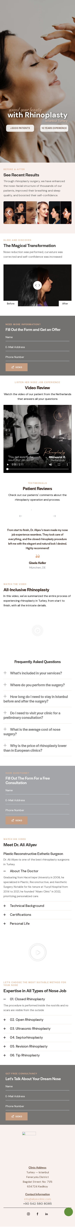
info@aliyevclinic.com (37, 1199)
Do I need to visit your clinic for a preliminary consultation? (31, 715)
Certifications (20, 914)
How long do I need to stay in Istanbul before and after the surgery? (35, 699)
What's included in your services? (36, 672)
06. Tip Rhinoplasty (25, 1055)
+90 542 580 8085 (37, 1204)
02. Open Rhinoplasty (26, 1019)
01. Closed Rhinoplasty (27, 999)
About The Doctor (24, 871)
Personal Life (20, 923)
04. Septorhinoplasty (26, 1037)
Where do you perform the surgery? (37, 684)
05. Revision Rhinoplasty (29, 1046)
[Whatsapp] (68, 1211)
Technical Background (27, 906)
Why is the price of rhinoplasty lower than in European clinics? (35, 748)
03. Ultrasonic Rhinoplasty (30, 1028)
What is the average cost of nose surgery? (31, 731)
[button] (8, 212)
